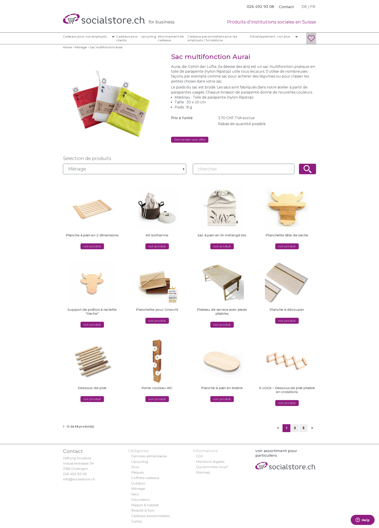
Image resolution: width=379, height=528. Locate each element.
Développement (262, 36)
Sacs (135, 494)
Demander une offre (190, 140)
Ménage (138, 489)
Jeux (135, 467)
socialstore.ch (104, 19)
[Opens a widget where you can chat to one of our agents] (362, 520)
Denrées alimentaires (149, 456)
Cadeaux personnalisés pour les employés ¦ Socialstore (212, 38)
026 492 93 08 (75, 474)
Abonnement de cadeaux (171, 38)
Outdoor (138, 483)
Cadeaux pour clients (127, 38)
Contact (286, 7)
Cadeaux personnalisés (150, 516)
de (304, 6)
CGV (199, 456)
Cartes (136, 521)
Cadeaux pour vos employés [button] (85, 36)
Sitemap (203, 472)
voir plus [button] (284, 36)
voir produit (92, 246)
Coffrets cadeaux (145, 478)
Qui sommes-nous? (212, 467)
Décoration (140, 499)
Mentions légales (210, 462)
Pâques (137, 472)
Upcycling (148, 36)
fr (312, 6)
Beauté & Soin (143, 510)
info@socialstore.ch (79, 479)
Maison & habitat (145, 505)
